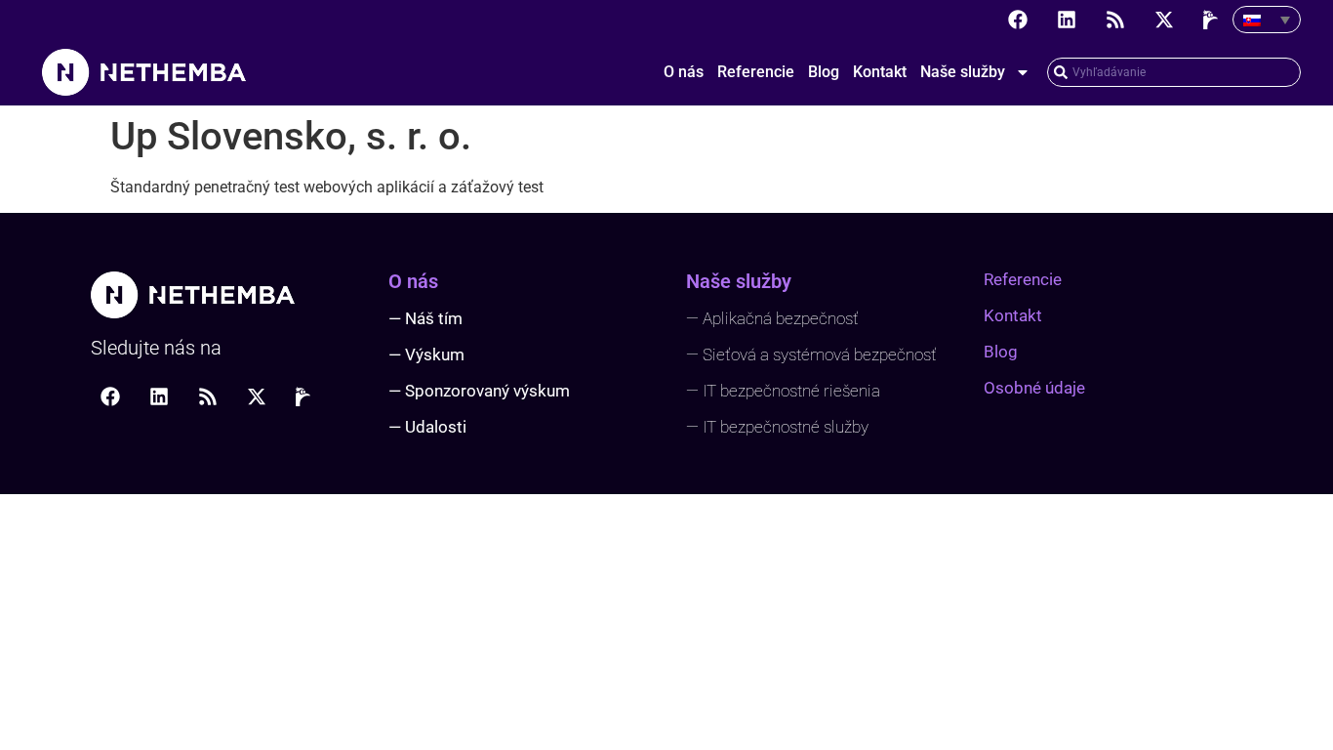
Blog (823, 71)
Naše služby (962, 71)
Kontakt (880, 71)
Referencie (755, 71)
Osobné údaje (1034, 387)
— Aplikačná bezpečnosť (772, 318)
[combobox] (1174, 72)
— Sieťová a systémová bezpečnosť (811, 354)
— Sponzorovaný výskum (479, 390)
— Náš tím (425, 318)
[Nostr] (1212, 19)
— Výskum (426, 354)
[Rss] (1115, 19)
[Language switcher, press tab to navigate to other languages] (1266, 19)
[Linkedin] (1066, 19)
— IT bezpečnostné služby (777, 427)
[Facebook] (1017, 19)
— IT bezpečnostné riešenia (783, 390)
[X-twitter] (1164, 19)
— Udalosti (427, 427)
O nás (684, 71)
